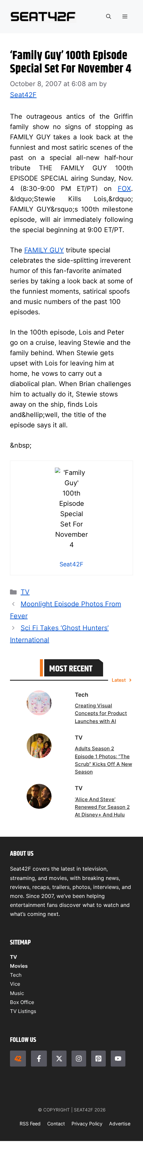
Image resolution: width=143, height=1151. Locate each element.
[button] (108, 17)
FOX (124, 189)
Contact (56, 1123)
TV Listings (23, 1011)
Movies (19, 966)
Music (17, 993)
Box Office (22, 1002)
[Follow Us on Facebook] (39, 1059)
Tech (16, 975)
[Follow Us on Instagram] (79, 1059)
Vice (15, 984)
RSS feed (30, 1123)
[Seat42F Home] (18, 1059)
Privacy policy (87, 1123)
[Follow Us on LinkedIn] (98, 1059)
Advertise (119, 1123)
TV (25, 592)
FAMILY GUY (44, 250)
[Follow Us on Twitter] (59, 1059)
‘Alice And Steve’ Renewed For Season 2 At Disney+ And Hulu (102, 807)
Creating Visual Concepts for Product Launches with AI (101, 713)
